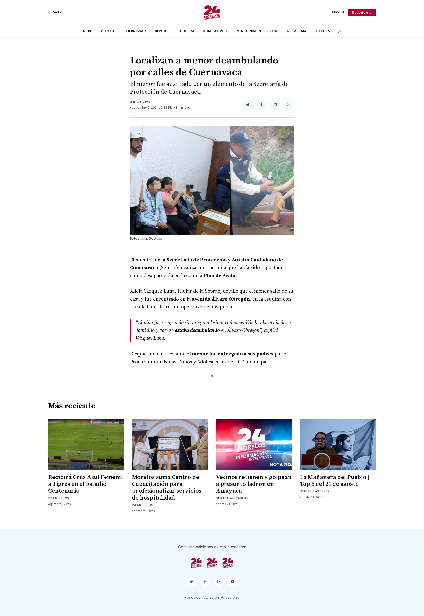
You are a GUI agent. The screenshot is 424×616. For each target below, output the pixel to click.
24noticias (140, 101)
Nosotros (192, 597)
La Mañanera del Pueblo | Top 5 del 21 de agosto (334, 481)
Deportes (163, 31)
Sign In (338, 12)
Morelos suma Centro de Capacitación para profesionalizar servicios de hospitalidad (166, 488)
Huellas (187, 31)
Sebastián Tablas (232, 498)
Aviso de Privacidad (222, 597)
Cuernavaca (135, 31)
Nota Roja (296, 31)
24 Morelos (58, 498)
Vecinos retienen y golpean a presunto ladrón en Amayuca (254, 484)
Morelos (108, 31)
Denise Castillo (314, 491)
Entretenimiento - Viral (257, 31)
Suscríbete (362, 12)
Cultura (322, 31)
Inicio (87, 31)
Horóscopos (215, 31)
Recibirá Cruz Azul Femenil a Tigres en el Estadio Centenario (85, 484)
